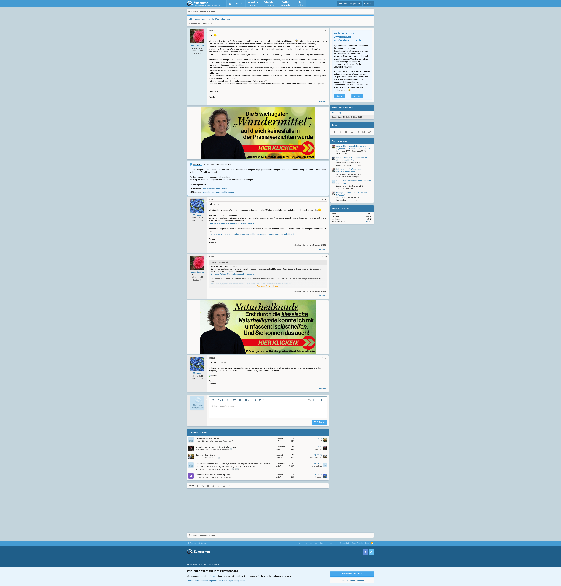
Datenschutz (345, 543)
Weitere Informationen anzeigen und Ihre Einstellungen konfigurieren (216, 581)
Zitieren (324, 102)
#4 (326, 358)
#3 (326, 257)
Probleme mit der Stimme (207, 438)
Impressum (313, 543)
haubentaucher (197, 24)
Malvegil (319, 441)
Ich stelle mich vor (226, 477)
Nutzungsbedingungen (328, 543)
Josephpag (336, 113)
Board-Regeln (357, 543)
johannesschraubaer (203, 477)
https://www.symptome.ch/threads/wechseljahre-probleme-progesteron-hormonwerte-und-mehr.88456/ (251, 234)
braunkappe (200, 449)
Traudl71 (368, 222)
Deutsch (203, 543)
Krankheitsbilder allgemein (346, 200)
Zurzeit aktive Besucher (342, 108)
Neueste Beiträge (339, 141)
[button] (239, 3)
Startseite (230, 3)
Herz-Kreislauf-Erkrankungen (347, 177)
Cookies (192, 543)
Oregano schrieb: (218, 262)
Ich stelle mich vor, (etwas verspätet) (213, 474)
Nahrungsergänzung (344, 188)
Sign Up (357, 96)
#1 (326, 30)
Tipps (367, 543)
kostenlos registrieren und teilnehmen (218, 192)
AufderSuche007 (316, 457)
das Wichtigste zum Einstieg (215, 189)
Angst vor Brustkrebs (205, 455)
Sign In (339, 96)
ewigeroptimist (316, 466)
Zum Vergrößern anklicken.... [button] (268, 286)
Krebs (214, 458)
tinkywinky (199, 458)
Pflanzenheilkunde (343, 154)
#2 (326, 200)
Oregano (318, 477)
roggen (198, 441)
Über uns (303, 543)
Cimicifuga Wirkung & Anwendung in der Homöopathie (231, 223)
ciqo (197, 469)
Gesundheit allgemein (221, 449)
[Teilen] (322, 30)
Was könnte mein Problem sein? (221, 441)
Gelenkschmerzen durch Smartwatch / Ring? (216, 447)
